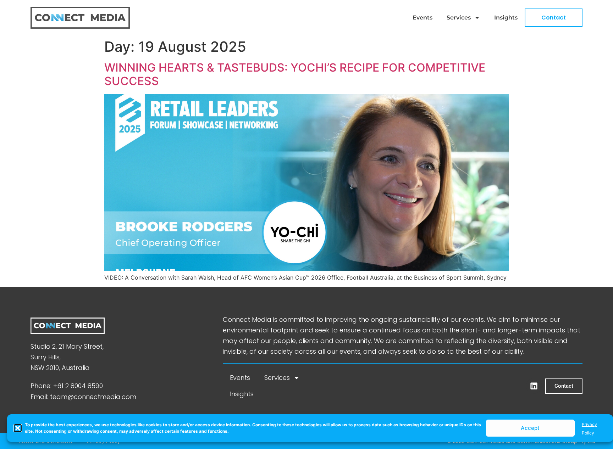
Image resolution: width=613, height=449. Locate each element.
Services (459, 17)
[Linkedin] (534, 386)
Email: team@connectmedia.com (83, 396)
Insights (506, 17)
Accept (530, 428)
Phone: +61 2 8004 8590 (67, 385)
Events (422, 17)
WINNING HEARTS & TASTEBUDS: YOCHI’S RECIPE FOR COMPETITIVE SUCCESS (294, 74)
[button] (17, 428)
